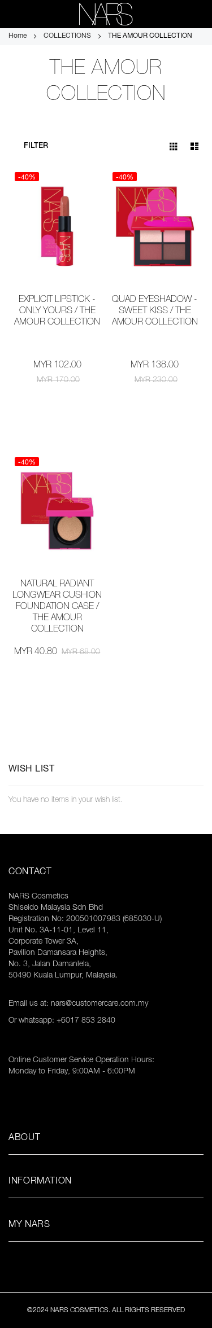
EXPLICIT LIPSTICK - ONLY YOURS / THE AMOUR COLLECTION (57, 311)
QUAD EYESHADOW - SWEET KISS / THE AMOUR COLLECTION (155, 311)
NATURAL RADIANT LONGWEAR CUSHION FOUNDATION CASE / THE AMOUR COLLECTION (57, 607)
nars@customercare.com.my (99, 1004)
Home (18, 36)
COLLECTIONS (68, 36)
